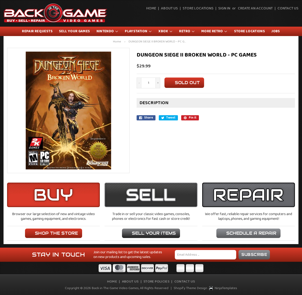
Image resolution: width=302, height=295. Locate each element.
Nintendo (105, 31)
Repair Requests (37, 31)
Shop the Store (56, 233)
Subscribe (254, 254)
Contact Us (287, 8)
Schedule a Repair (251, 233)
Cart (295, 17)
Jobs (275, 31)
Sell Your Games (74, 31)
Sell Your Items (154, 233)
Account (284, 17)
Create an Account (255, 8)
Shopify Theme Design (190, 288)
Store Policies (156, 281)
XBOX (163, 31)
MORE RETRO (212, 31)
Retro (185, 31)
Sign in (224, 8)
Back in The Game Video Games (115, 288)
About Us (169, 8)
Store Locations (198, 8)
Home (151, 8)
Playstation (136, 31)
